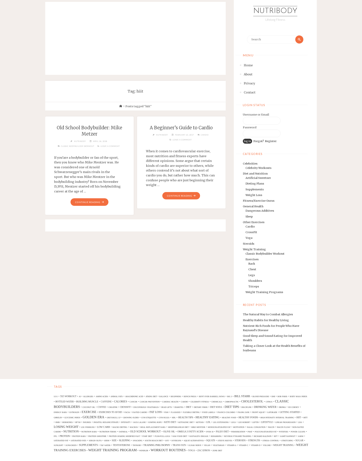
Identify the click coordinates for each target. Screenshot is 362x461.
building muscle (87, 401)
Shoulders (255, 281)
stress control (270, 441)
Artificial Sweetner (258, 178)
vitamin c (243, 445)
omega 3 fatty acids (190, 431)
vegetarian (218, 445)
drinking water (265, 406)
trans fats (179, 445)
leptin (255, 422)
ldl (208, 422)
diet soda (216, 407)
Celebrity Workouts (258, 168)
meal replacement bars (153, 427)
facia (127, 412)
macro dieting (119, 427)
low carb (103, 427)
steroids (240, 440)
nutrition (71, 431)
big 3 (229, 396)
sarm (300, 436)
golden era (93, 417)
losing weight (66, 427)
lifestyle (267, 422)
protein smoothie (97, 436)
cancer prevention (150, 402)
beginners (176, 396)
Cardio (250, 226)
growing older (131, 418)
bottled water (64, 401)
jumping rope (155, 422)
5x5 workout (68, 396)
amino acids (102, 396)
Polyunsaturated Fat (266, 432)
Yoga (248, 238)
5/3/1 (56, 396)
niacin (271, 427)
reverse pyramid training (237, 436)
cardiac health (170, 402)
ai (80, 396)
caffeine (106, 401)
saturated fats (78, 441)
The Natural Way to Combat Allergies (268, 314)
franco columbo (226, 412)
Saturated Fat (61, 441)
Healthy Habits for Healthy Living (266, 320)
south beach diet (154, 441)
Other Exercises (254, 222)
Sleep (249, 216)
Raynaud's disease (198, 436)
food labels (208, 412)
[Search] (299, 39)
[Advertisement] (135, 34)
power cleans (298, 432)
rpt (276, 436)
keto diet (170, 422)
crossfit (125, 407)
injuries (87, 422)
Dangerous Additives (259, 210)
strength (254, 440)
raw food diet (180, 436)
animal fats (116, 396)
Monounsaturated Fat (219, 427)
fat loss (156, 412)
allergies (88, 396)
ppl (55, 436)
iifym (78, 422)
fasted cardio (139, 412)
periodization (238, 432)
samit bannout (287, 436)
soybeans (176, 441)
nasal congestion (256, 427)
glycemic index (72, 418)
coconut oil (88, 407)
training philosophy (156, 445)
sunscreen (71, 445)
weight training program (112, 450)
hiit (298, 417)
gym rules (164, 418)
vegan (207, 445)
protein (65, 436)
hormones (67, 422)
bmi (273, 396)
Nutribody (275, 11)
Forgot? (258, 141)
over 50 (209, 432)
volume (267, 445)
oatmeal (123, 432)
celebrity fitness (199, 402)
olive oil (169, 431)
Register (271, 141)
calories (120, 401)
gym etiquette (148, 418)
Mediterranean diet (178, 427)
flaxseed (175, 412)
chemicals (216, 402)
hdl (174, 418)
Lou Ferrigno (88, 427)
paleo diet (222, 431)
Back (251, 263)
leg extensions (221, 422)
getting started (290, 412)
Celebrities (250, 163)
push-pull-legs (162, 436)
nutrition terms (107, 432)
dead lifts (166, 407)
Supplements (254, 189)
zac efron (203, 450)
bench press (190, 396)
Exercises (252, 259)
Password (249, 127)
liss (300, 422)
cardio (184, 402)
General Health (253, 206)
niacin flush (283, 427)
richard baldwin (263, 436)
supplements (88, 444)
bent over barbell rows (212, 396)
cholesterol (252, 401)
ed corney (293, 407)
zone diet (217, 451)
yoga (191, 450)
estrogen (74, 412)
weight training (283, 445)
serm (106, 441)
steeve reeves (225, 441)
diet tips (232, 407)
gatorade (272, 412)
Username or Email (256, 114)
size (114, 440)
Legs (251, 275)
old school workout (145, 431)
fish (166, 412)
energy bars (60, 412)
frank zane (243, 412)
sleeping (124, 440)
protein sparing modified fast (124, 436)
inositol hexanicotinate (106, 422)
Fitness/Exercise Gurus (259, 200)
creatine (112, 407)
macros (134, 427)
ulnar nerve (194, 445)
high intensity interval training (277, 418)
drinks (282, 407)
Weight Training (254, 249)
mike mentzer (198, 427)
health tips (185, 417)
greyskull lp (114, 418)
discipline (246, 407)
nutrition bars (89, 432)
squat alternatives (194, 441)
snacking (137, 441)
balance (163, 396)
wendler (143, 451)
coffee (101, 407)
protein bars (79, 436)
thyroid (137, 445)
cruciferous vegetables (146, 407)
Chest (252, 269)
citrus (269, 402)
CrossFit (251, 232)
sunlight (58, 445)
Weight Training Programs (264, 292)
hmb (57, 422)
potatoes (283, 432)
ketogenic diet (186, 422)
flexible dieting (191, 412)
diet (188, 407)
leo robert (244, 422)
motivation (238, 427)
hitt (305, 418)
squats (210, 440)
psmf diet (147, 436)
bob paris (282, 396)
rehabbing (216, 436)
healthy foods (248, 417)
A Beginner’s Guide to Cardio (181, 128)
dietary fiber (201, 407)
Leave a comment (110, 146)
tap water (105, 445)
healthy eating (207, 417)
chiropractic (232, 402)
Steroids (248, 243)
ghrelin (58, 418)
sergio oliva (95, 441)
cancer (133, 402)
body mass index (298, 396)
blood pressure (260, 396)
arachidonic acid (134, 396)
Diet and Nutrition (255, 173)
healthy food (229, 418)
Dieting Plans (254, 183)
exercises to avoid (110, 412)
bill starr (242, 396)
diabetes (178, 407)
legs (233, 422)
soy (167, 441)
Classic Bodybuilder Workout (265, 253)
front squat (258, 412)
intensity (126, 422)
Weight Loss (253, 195)
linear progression (285, 422)
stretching (287, 441)
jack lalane (139, 422)
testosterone (121, 445)
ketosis (200, 422)
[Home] (120, 106)
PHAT (250, 432)
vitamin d (255, 445)
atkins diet (151, 396)
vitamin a (231, 445)
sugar (299, 440)
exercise (89, 412)
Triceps (253, 286)
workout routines (168, 450)
